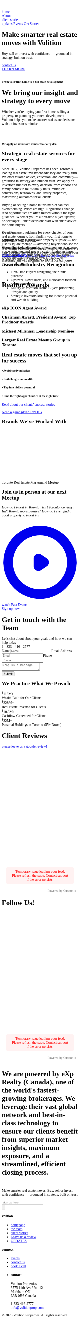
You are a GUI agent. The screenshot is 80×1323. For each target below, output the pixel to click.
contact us (9, 65)
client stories (19, 1233)
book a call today (14, 255)
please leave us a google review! (24, 746)
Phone (47, 655)
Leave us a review (23, 1237)
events (15, 1258)
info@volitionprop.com (27, 1307)
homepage (18, 1225)
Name (6, 651)
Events (18, 24)
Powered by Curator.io (62, 890)
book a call (18, 1266)
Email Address (61, 651)
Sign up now (11, 608)
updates (7, 24)
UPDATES (19, 1241)
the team (16, 1229)
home (6, 12)
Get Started (32, 24)
